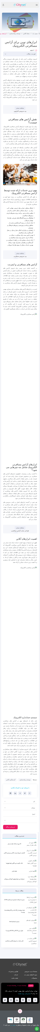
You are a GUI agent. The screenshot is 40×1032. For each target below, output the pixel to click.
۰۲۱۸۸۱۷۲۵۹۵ (21, 985)
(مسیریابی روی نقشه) (24, 993)
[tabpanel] (20, 993)
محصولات (34, 978)
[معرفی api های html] (31, 921)
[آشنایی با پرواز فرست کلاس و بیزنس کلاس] (31, 853)
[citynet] (19, 5)
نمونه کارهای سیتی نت (30, 975)
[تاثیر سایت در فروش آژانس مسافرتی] (31, 941)
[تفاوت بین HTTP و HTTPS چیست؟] (31, 930)
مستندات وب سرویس (31, 971)
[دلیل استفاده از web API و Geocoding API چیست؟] (31, 911)
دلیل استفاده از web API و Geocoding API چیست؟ (14, 911)
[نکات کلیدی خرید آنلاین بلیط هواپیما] (31, 863)
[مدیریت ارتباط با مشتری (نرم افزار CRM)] (31, 900)
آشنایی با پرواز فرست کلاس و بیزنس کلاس (14, 853)
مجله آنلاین (26, 33)
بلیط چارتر (14, 871)
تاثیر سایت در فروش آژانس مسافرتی (14, 941)
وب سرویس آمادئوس (20, 111)
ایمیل (33, 814)
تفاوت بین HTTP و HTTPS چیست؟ (14, 930)
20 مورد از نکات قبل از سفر (14, 843)
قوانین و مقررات (13, 971)
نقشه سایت (14, 978)
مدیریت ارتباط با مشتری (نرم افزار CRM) (14, 899)
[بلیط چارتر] (31, 871)
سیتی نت (35, 33)
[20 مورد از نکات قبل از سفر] (31, 843)
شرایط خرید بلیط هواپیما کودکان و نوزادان (14, 879)
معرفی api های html (14, 921)
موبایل (33, 808)
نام (34, 801)
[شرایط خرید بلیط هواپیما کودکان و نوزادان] (31, 879)
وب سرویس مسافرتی (20, 256)
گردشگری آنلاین (10, 779)
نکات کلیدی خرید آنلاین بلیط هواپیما (14, 863)
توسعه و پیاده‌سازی (14, 33)
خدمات (16, 975)
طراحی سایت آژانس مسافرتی (20, 531)
